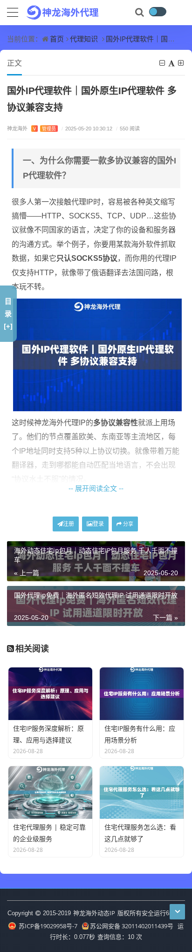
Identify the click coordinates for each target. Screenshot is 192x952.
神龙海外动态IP (94, 913)
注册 (68, 524)
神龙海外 (31, 128)
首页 (57, 38)
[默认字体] (172, 63)
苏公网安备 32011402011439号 (131, 926)
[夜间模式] (157, 11)
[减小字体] (162, 63)
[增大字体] (181, 63)
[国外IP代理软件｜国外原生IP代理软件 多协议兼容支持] (97, 354)
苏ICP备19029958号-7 (47, 926)
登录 (98, 524)
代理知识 (84, 38)
